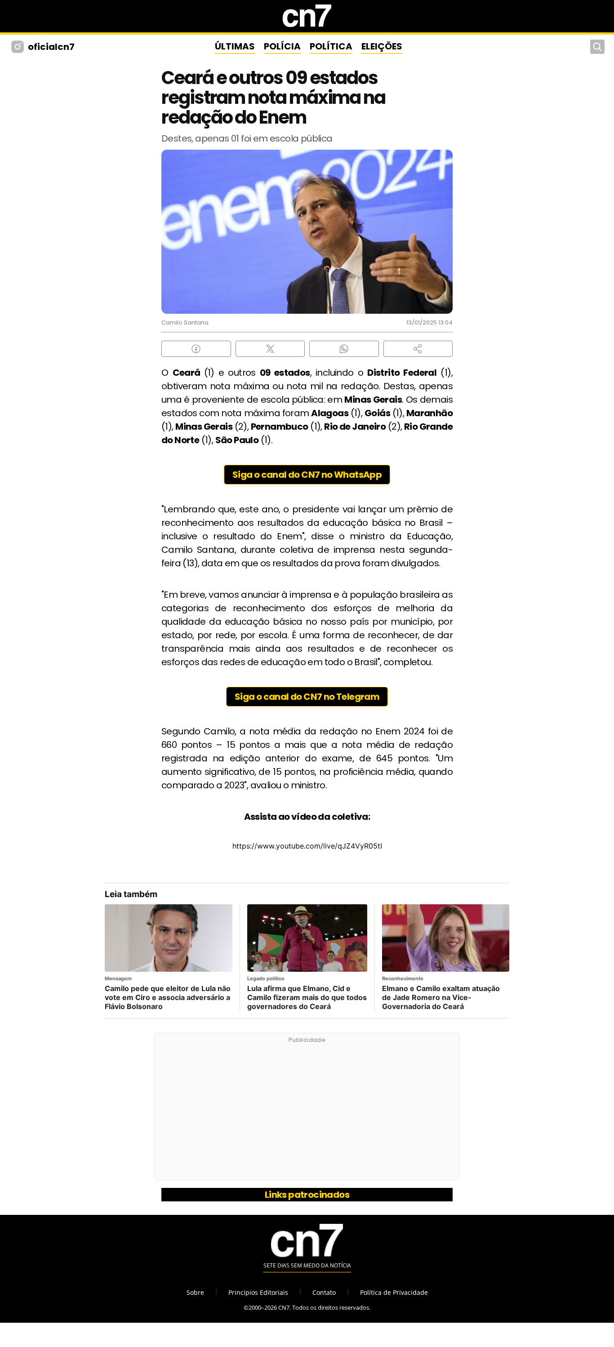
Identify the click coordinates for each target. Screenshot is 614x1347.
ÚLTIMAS (235, 46)
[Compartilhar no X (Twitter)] (270, 349)
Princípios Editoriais (258, 1292)
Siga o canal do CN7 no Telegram (307, 696)
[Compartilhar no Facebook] (196, 349)
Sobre (195, 1292)
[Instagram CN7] (18, 46)
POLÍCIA (282, 46)
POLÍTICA (331, 46)
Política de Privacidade (394, 1292)
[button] (418, 349)
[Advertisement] (307, 1111)
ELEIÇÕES (381, 46)
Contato (324, 1292)
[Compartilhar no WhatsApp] (344, 349)
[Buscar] (597, 47)
